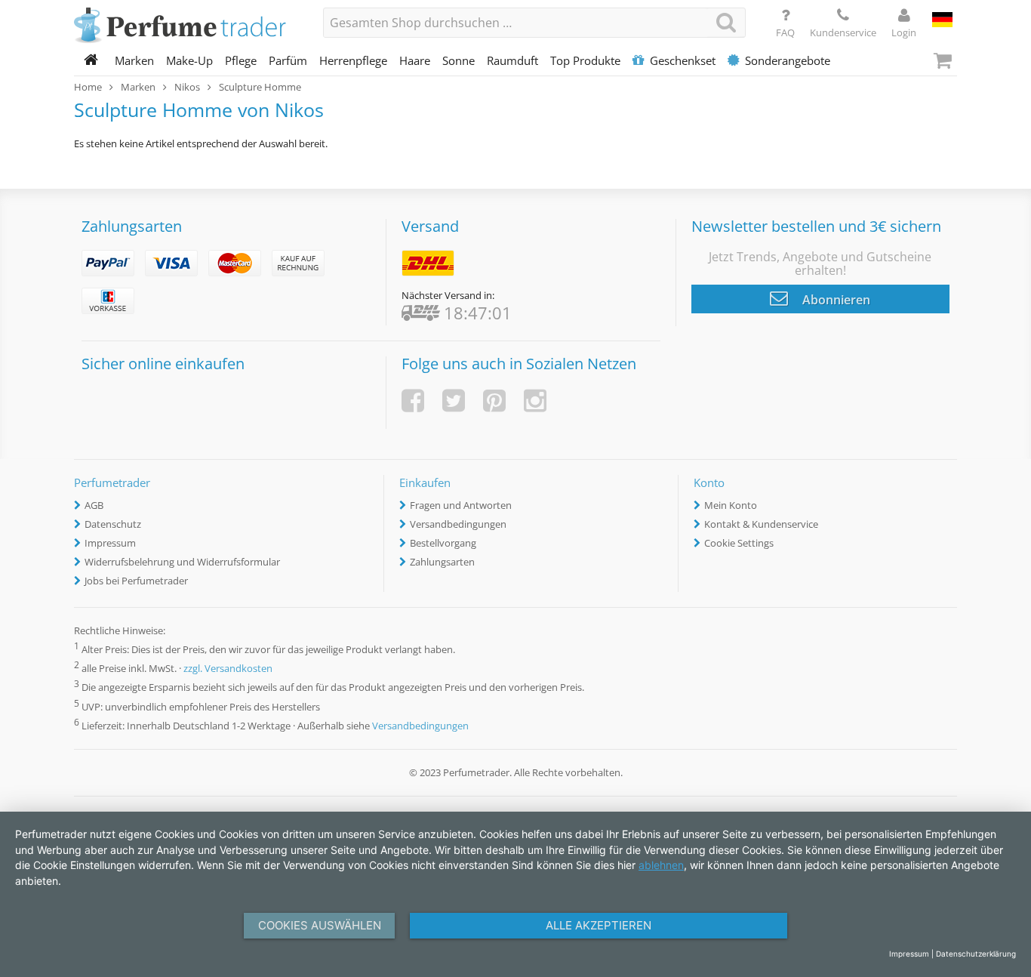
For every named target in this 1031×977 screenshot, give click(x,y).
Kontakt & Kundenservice (761, 524)
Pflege (241, 60)
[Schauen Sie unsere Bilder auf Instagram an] (535, 400)
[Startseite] (91, 60)
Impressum (110, 543)
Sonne (458, 60)
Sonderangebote (787, 60)
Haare (414, 60)
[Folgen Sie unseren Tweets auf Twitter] (453, 400)
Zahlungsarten (442, 562)
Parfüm (288, 60)
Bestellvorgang (443, 543)
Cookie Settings (739, 543)
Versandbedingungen (458, 524)
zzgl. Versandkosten (227, 669)
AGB (94, 505)
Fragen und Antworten (461, 505)
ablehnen (661, 864)
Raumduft (512, 60)
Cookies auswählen (319, 925)
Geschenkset (683, 60)
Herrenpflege (353, 60)
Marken (134, 60)
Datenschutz (113, 524)
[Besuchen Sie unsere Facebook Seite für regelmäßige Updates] (413, 400)
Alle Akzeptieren (598, 925)
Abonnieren (834, 299)
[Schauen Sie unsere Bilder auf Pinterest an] (494, 400)
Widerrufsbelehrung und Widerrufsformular (182, 562)
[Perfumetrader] (187, 26)
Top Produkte (585, 60)
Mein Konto (730, 505)
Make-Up (189, 60)
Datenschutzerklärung (976, 953)
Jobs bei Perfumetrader (136, 580)
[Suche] (726, 22)
